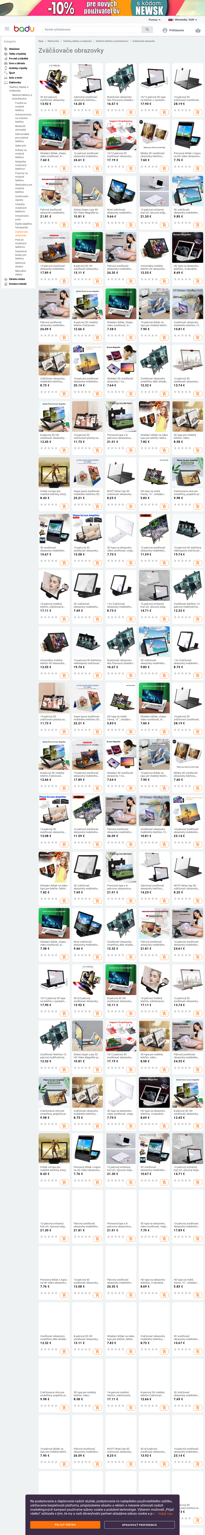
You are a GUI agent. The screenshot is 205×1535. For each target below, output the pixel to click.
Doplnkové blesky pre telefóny (21, 255)
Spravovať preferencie (139, 1525)
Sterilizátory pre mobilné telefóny (23, 188)
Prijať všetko (65, 1524)
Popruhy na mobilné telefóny (21, 177)
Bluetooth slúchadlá (20, 128)
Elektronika (53, 41)
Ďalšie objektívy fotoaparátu (23, 226)
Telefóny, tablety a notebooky (18, 89)
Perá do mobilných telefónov (21, 243)
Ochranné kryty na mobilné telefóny (23, 118)
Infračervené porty (21, 218)
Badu (40, 41)
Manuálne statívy (20, 273)
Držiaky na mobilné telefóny (21, 154)
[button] (7, 28)
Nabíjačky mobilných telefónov (21, 165)
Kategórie (10, 41)
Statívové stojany (20, 265)
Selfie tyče (20, 145)
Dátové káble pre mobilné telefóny (22, 138)
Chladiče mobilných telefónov (21, 208)
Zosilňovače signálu (21, 198)
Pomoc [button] (153, 19)
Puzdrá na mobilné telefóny (20, 107)
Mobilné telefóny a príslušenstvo (22, 97)
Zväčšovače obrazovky (21, 233)
